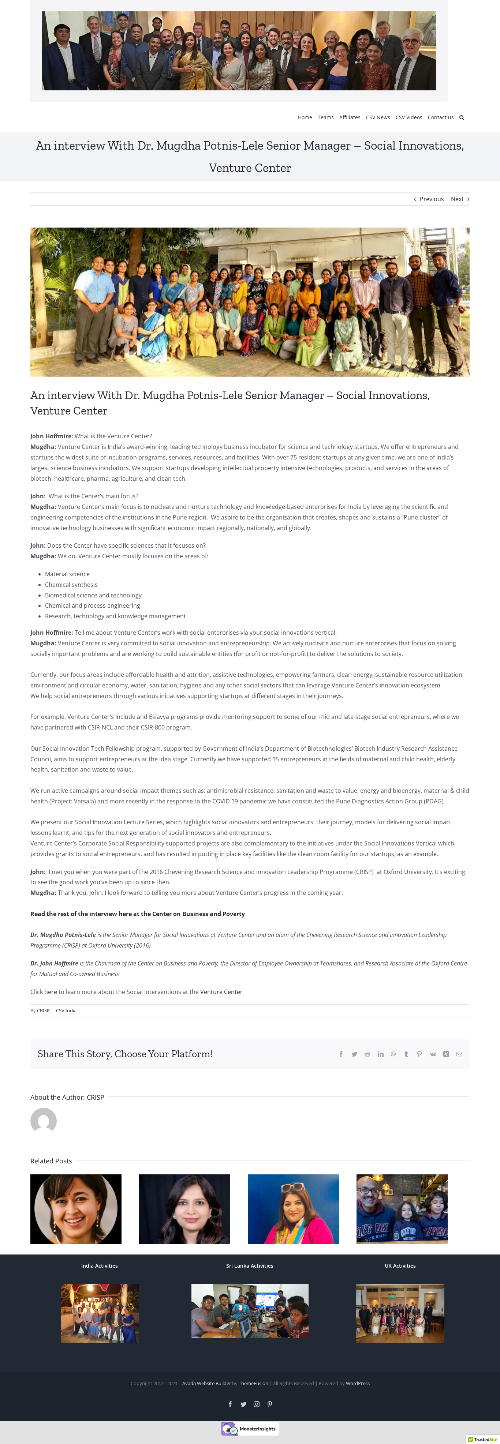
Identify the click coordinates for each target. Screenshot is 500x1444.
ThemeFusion (253, 1387)
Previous (432, 199)
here (50, 992)
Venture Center (221, 992)
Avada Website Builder (206, 1387)
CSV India (66, 1010)
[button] (461, 117)
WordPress (358, 1387)
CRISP (43, 1010)
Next (457, 199)
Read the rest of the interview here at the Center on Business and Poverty (137, 914)
